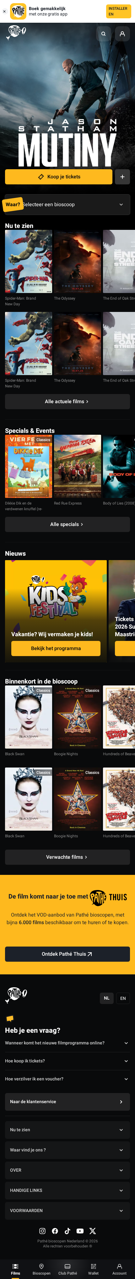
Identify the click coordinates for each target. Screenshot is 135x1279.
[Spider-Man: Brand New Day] (28, 261)
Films (15, 1273)
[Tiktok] (67, 1231)
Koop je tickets (63, 177)
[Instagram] (42, 1231)
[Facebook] (55, 1231)
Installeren (118, 11)
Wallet (93, 1273)
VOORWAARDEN (26, 1210)
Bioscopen (42, 1273)
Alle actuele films (64, 401)
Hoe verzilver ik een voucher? (34, 1079)
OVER (15, 1170)
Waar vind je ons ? (28, 1150)
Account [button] (119, 1273)
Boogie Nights (66, 754)
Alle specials (64, 524)
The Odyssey (64, 298)
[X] (92, 1231)
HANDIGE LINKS (26, 1190)
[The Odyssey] (77, 261)
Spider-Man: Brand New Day (20, 301)
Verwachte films (64, 857)
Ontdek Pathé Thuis (64, 954)
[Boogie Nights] (77, 717)
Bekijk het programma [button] (56, 648)
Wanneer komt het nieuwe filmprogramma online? (55, 1043)
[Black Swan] (28, 717)
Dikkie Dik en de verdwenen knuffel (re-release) (23, 508)
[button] (103, 33)
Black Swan (14, 754)
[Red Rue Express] (77, 466)
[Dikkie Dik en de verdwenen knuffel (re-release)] (28, 466)
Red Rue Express (68, 503)
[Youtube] (80, 1231)
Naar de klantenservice (33, 1101)
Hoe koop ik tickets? (25, 1061)
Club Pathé (67, 1273)
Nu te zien (20, 1130)
